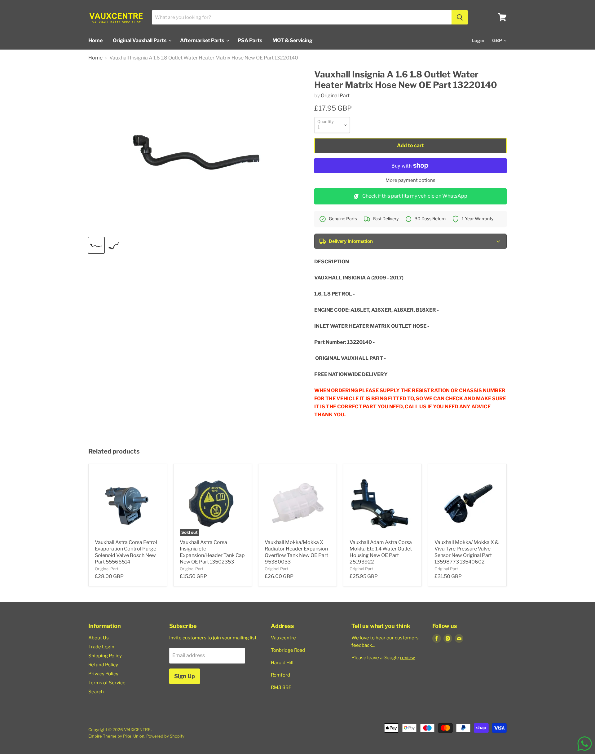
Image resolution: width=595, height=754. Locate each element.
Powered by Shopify (165, 736)
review (407, 657)
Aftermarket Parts (202, 40)
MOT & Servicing (292, 40)
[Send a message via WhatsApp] (584, 743)
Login (478, 40)
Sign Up (184, 676)
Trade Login (101, 647)
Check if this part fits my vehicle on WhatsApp (414, 196)
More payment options (410, 180)
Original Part (335, 96)
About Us (98, 638)
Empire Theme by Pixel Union (116, 736)
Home (95, 40)
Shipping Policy (105, 656)
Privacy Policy (103, 674)
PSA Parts (250, 40)
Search (96, 692)
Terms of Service (107, 683)
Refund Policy (103, 665)
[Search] (460, 17)
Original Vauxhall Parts (140, 40)
